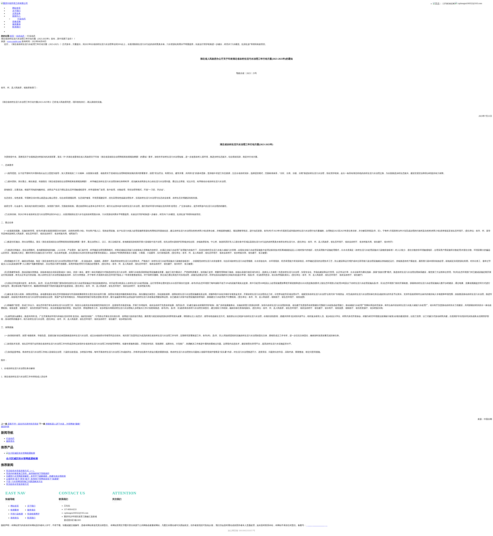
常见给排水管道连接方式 (17, 484)
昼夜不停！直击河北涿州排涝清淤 (23, 424)
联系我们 (16, 27)
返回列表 (5, 426)
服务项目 (31, 510)
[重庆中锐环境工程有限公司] (14, 3)
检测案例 (15, 510)
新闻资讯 (15, 518)
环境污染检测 (17, 514)
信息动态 (20, 36)
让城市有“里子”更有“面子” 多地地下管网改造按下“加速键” (32, 479)
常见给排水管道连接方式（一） (20, 471)
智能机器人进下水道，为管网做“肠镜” (62, 424)
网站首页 (15, 506)
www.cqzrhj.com (14, 41)
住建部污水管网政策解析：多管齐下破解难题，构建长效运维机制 (36, 476)
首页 (12, 36)
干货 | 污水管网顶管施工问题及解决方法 (24, 481)
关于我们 (31, 506)
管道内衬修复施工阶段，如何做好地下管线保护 (27, 473)
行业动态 (10, 438)
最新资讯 (10, 441)
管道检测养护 (33, 514)
